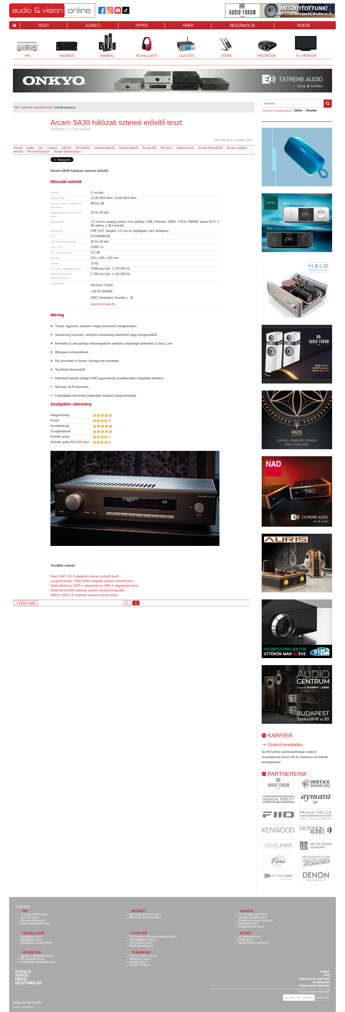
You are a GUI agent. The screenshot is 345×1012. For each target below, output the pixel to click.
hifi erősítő (83, 148)
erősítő (66, 148)
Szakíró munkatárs (285, 744)
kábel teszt (245, 939)
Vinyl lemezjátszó (141, 945)
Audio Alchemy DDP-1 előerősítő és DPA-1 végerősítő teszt (94, 585)
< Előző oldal (25, 603)
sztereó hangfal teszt (252, 917)
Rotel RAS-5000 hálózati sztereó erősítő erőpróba (87, 590)
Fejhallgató (145, 46)
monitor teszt (138, 962)
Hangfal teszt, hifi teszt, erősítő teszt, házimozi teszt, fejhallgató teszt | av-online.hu (61, 10)
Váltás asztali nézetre (27, 1002)
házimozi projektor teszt (36, 956)
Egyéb (221, 46)
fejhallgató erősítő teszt (36, 942)
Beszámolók (28, 983)
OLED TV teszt (139, 965)
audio (30, 148)
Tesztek (22, 906)
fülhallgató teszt (31, 939)
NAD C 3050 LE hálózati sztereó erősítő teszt (84, 595)
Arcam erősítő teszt (67, 151)
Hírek (21, 979)
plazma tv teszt (139, 959)
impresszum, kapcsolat (314, 978)
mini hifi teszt (29, 917)
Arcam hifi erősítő (210, 148)
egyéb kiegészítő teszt (253, 942)
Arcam (18, 148)
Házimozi (64, 46)
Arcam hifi (149, 148)
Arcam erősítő (128, 148)
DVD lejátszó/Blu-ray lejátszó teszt (153, 936)
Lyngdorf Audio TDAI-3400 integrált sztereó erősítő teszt (92, 581)
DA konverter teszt (33, 920)
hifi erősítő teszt (38, 151)
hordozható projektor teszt (38, 962)
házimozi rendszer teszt (145, 917)
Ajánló (23, 972)
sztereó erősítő (104, 148)
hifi (41, 148)
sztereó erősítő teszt (37, 107)
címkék (325, 971)
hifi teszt (166, 148)
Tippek (22, 976)
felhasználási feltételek (314, 985)
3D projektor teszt (32, 959)
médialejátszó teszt (142, 939)
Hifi (21, 46)
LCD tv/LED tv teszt (143, 956)
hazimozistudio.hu (103, 304)
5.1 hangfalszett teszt (253, 914)
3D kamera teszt (249, 936)
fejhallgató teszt (31, 936)
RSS (327, 975)
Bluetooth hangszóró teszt (256, 920)
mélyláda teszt (248, 923)
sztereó (52, 148)
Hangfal (103, 46)
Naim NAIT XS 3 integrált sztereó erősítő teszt (84, 576)
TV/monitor (306, 56)
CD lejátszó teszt (141, 942)
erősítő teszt (185, 148)
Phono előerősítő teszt (35, 923)
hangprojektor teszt (251, 926)
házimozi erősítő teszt (144, 914)
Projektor (263, 46)
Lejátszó (183, 46)
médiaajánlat (321, 982)
